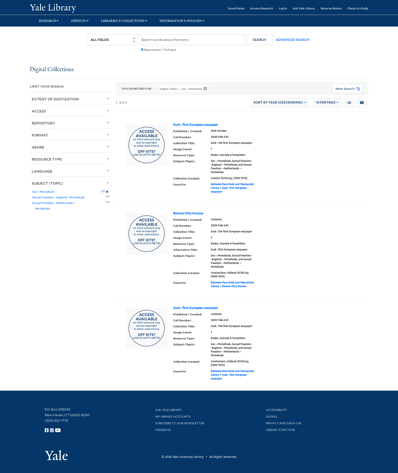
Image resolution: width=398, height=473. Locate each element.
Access (39, 110)
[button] (259, 39)
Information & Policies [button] (181, 21)
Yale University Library (55, 8)
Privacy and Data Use (284, 423)
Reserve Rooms (331, 8)
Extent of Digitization (55, 98)
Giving (271, 416)
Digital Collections (52, 69)
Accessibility (276, 410)
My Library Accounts (173, 416)
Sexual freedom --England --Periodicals (58, 197)
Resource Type (47, 159)
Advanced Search (292, 40)
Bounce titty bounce (188, 213)
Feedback (163, 430)
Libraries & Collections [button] (123, 21)
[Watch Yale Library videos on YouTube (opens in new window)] (58, 430)
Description (152, 49)
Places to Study (357, 8)
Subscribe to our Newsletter (179, 423)
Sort (278, 102)
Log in (283, 8)
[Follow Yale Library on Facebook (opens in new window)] (47, 430)
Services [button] (78, 21)
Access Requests (261, 8)
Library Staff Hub (280, 430)
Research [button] (47, 21)
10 (326, 102)
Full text (170, 49)
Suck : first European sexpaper (195, 125)
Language (42, 171)
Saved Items (236, 8)
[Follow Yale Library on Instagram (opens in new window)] (52, 430)
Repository (43, 123)
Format (40, 135)
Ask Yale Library (304, 8)
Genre (38, 147)
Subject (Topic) (47, 183)
